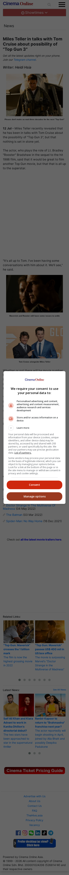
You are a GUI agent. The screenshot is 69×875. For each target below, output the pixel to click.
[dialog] (34, 437)
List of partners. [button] (22, 452)
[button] (34, 428)
